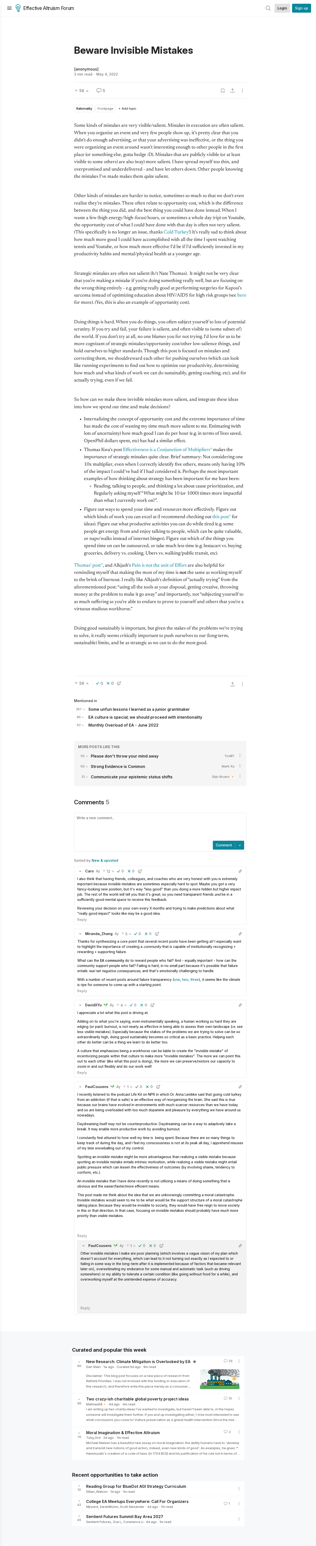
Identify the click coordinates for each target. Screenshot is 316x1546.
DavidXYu (93, 1005)
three (194, 979)
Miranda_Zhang (99, 934)
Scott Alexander (132, 1507)
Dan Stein (93, 1367)
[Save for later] (223, 91)
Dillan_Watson (97, 1492)
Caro (89, 871)
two (185, 979)
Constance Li (133, 1522)
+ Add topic (127, 108)
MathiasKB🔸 (96, 1404)
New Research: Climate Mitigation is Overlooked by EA (139, 1361)
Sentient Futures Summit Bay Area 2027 (124, 1516)
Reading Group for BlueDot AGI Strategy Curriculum (136, 1486)
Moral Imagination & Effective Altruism (123, 1432)
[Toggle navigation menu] (9, 8)
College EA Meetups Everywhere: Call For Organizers (137, 1501)
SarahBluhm (109, 1507)
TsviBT (229, 756)
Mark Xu (228, 766)
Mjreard (92, 1507)
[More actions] (242, 91)
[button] (80, 871)
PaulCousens (96, 1087)
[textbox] (159, 827)
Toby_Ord (93, 1438)
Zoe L (117, 1522)
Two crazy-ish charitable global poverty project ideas (137, 1398)
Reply (82, 919)
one (177, 979)
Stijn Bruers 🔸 (223, 777)
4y (98, 871)
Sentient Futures (98, 1522)
